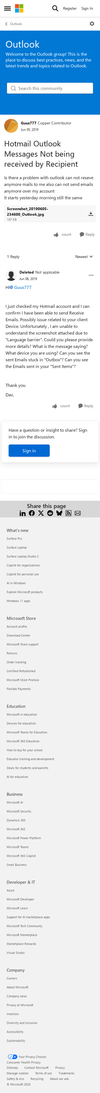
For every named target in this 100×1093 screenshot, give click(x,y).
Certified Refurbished (21, 671)
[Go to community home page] (19, 8)
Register (70, 8)
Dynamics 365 (16, 820)
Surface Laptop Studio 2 (23, 556)
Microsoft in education (22, 714)
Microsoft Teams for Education (27, 732)
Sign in (29, 450)
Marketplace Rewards (21, 944)
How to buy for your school (24, 750)
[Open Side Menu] (7, 8)
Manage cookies (18, 1073)
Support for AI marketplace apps (28, 917)
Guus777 (28, 123)
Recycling (37, 1079)
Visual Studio (15, 952)
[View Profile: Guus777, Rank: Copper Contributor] (11, 126)
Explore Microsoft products (25, 592)
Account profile (17, 626)
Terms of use (43, 1073)
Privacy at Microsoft (20, 1005)
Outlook (16, 23)
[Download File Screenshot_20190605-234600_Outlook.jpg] (91, 213)
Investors (13, 1014)
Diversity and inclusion (22, 1023)
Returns (12, 653)
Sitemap (12, 1067)
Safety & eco (15, 1079)
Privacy (60, 1067)
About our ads (59, 1079)
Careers (12, 978)
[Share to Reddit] (50, 512)
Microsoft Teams (18, 847)
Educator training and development (30, 759)
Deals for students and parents (27, 768)
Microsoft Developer (20, 899)
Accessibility (15, 1032)
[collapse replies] (50, 268)
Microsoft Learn (17, 908)
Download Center (18, 635)
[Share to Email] (78, 512)
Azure (10, 890)
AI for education (17, 777)
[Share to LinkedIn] (23, 512)
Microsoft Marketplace (22, 935)
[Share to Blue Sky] (59, 512)
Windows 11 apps (18, 601)
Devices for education (21, 723)
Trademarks (66, 1073)
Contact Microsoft (36, 1067)
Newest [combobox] (84, 256)
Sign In (87, 8)
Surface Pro (14, 538)
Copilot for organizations (23, 565)
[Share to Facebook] (32, 512)
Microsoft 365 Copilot (21, 856)
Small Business (17, 865)
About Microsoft (17, 987)
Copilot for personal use (23, 574)
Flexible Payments (19, 689)
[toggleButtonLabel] (92, 24)
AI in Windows (16, 583)
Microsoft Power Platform (24, 838)
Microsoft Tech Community (24, 926)
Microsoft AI (15, 802)
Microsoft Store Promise (23, 680)
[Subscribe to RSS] (68, 512)
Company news (17, 996)
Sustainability (16, 1040)
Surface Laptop (17, 547)
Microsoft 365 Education (23, 741)
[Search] (55, 8)
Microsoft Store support (23, 644)
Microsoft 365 (16, 829)
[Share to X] (41, 512)
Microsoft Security (19, 811)
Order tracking (16, 662)
